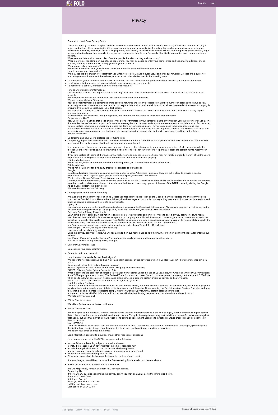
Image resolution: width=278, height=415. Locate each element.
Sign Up (202, 3)
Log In (213, 3)
